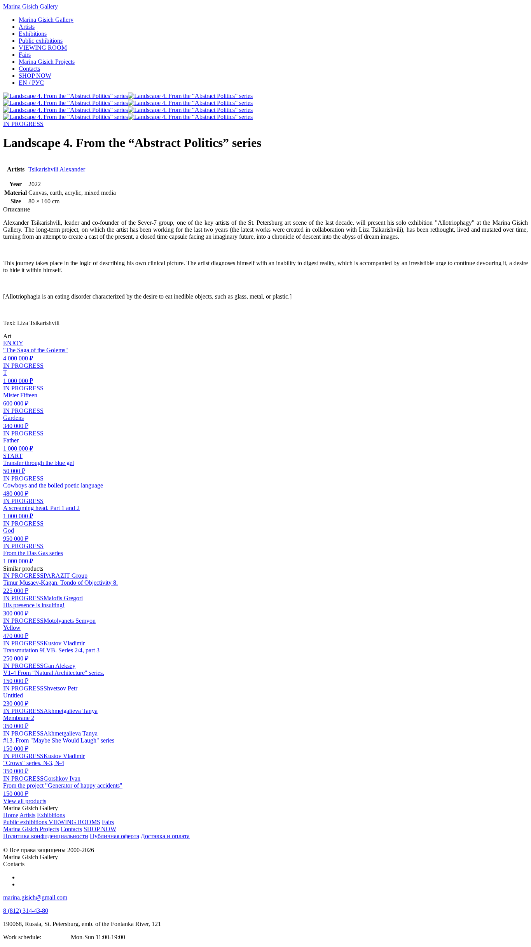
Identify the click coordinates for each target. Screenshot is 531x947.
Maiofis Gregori (63, 598)
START (13, 456)
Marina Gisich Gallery (30, 6)
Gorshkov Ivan (62, 778)
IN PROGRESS (23, 124)
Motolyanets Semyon (70, 620)
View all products (24, 801)
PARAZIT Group (65, 575)
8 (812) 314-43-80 (25, 910)
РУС (31, 82)
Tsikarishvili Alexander (56, 169)
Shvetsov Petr (60, 688)
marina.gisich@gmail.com (35, 897)
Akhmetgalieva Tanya (71, 711)
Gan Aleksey (59, 665)
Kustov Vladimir (64, 643)
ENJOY (13, 343)
